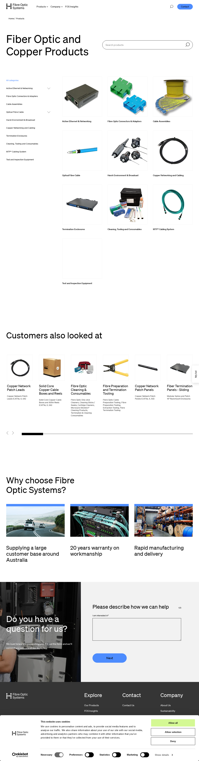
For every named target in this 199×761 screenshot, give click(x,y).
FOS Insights (91, 710)
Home (11, 18)
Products (41, 6)
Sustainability (167, 710)
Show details (162, 755)
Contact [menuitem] (185, 6)
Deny (173, 741)
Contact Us (128, 705)
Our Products (91, 705)
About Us (165, 705)
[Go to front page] (17, 6)
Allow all (173, 723)
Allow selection (173, 732)
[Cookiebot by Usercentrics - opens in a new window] (20, 755)
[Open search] (171, 6)
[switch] (89, 754)
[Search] (188, 45)
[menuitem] (71, 6)
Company (55, 6)
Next (109, 658)
